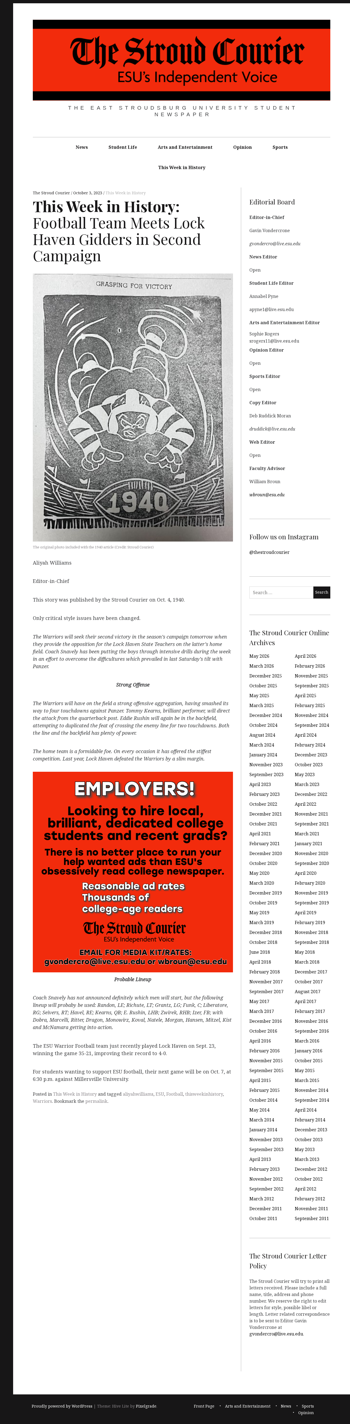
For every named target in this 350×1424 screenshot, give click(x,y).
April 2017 (305, 1001)
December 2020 (265, 853)
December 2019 (265, 893)
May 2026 (259, 656)
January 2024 (263, 755)
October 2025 (263, 686)
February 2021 (264, 844)
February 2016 (264, 1051)
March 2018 (307, 962)
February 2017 (310, 1011)
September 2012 (266, 1189)
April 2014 (305, 1110)
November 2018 (311, 932)
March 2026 (261, 666)
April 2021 (260, 834)
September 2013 (266, 1149)
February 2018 (264, 972)
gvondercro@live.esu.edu (276, 1334)
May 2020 (259, 873)
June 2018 (259, 952)
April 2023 (260, 784)
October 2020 (263, 863)
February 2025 (310, 705)
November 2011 (311, 1209)
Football (174, 1094)
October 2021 (263, 824)
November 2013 (266, 1140)
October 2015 (309, 1061)
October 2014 (263, 1100)
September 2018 (312, 942)
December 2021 (265, 814)
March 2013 (307, 1159)
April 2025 (305, 696)
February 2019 (310, 922)
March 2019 (261, 922)
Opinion (242, 147)
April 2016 (260, 1041)
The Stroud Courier (52, 193)
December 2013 (311, 1130)
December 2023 (311, 755)
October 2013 (309, 1140)
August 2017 (307, 992)
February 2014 (310, 1120)
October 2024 (263, 725)
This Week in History (181, 167)
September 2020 (312, 863)
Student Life (123, 147)
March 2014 (261, 1120)
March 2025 (261, 705)
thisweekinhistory (204, 1094)
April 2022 (305, 804)
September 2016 (312, 1031)
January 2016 (308, 1051)
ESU (160, 1094)
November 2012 (266, 1179)
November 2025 (311, 676)
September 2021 (312, 824)
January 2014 (263, 1130)
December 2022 (311, 794)
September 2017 (266, 992)
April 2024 (305, 735)
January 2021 (308, 844)
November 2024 (311, 715)
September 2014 (312, 1100)
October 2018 (263, 942)
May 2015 (305, 1070)
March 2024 (261, 745)
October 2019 (263, 903)
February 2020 (310, 883)
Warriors (42, 1101)
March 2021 (307, 834)
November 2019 (311, 893)
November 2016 (311, 1021)
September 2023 (266, 774)
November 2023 (266, 765)
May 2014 (259, 1110)
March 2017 (261, 1011)
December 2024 (265, 715)
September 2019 (312, 903)
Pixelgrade (146, 1406)
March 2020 (261, 883)
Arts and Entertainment (185, 147)
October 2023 (309, 765)
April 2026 (305, 656)
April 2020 (305, 873)
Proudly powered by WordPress (62, 1406)
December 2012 (311, 1169)
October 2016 (263, 1031)
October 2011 (263, 1218)
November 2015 (266, 1061)
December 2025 (265, 676)
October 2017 (309, 982)
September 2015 (266, 1070)
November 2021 (311, 814)
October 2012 (309, 1179)
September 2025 (312, 686)
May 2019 (259, 913)
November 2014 (311, 1090)
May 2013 (305, 1149)
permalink (96, 1101)
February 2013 (264, 1169)
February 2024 (310, 745)
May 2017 (259, 1001)
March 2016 (307, 1041)
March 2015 (307, 1080)
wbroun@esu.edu (267, 494)
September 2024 (312, 725)
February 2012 (310, 1199)
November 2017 (266, 982)
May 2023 (305, 774)
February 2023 (264, 794)
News (82, 147)
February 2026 (310, 666)
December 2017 (311, 972)
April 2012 (305, 1189)
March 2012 (261, 1199)
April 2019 (305, 913)
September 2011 (312, 1218)
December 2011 (265, 1209)
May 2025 (259, 696)
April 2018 (260, 962)
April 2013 (260, 1159)
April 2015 (260, 1080)
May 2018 (305, 952)
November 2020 (311, 853)
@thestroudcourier (269, 552)
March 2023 (307, 784)
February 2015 (264, 1090)
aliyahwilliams (138, 1094)
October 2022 (263, 804)
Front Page (204, 1406)
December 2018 (265, 932)
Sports (280, 147)
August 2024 (262, 735)
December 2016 (265, 1021)
